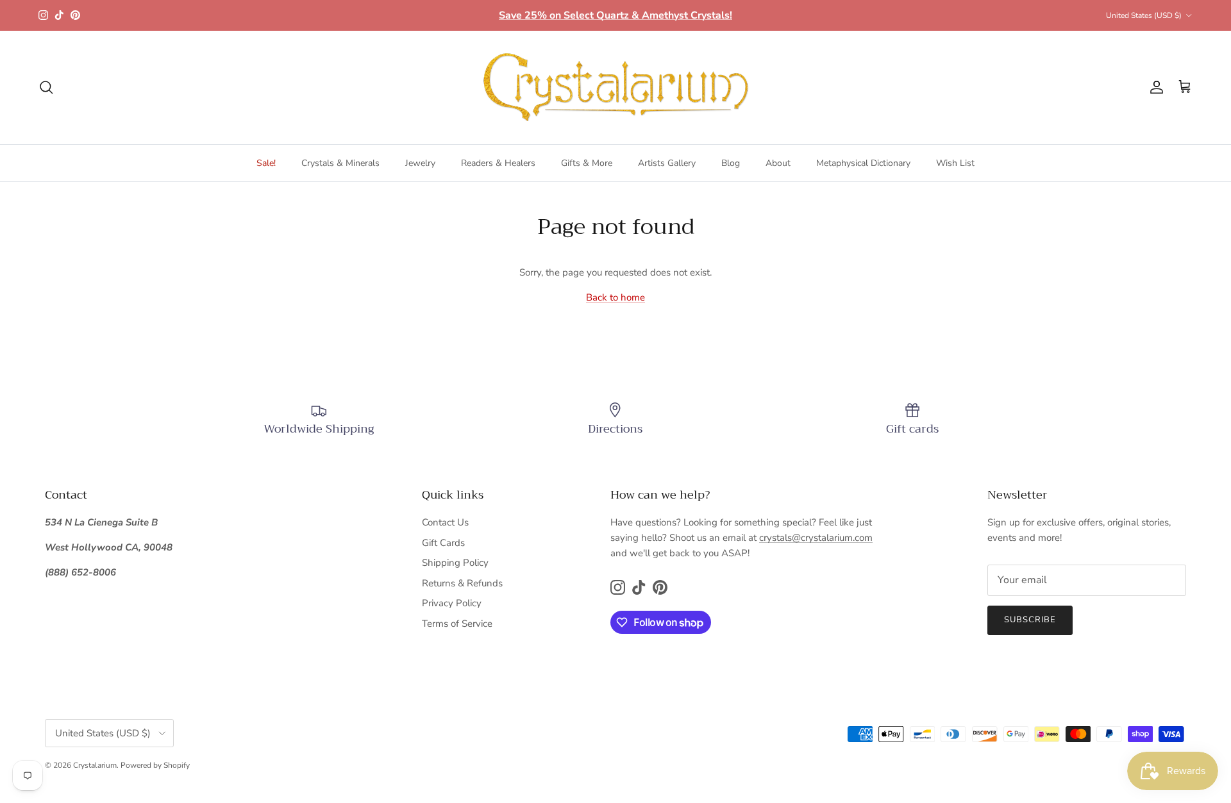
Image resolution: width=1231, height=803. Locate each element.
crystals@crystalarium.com (816, 537)
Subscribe (1030, 619)
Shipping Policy (455, 562)
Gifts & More (586, 163)
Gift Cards (443, 542)
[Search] (46, 87)
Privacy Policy (452, 603)
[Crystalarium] (615, 87)
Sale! (266, 163)
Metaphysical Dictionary (863, 163)
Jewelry (420, 163)
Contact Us (445, 522)
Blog (730, 163)
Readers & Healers (498, 163)
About (778, 163)
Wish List (955, 163)
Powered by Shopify (155, 765)
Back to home (615, 297)
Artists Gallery (667, 163)
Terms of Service (457, 623)
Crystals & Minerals (340, 163)
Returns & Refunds (462, 583)
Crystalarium (95, 765)
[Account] (1154, 87)
